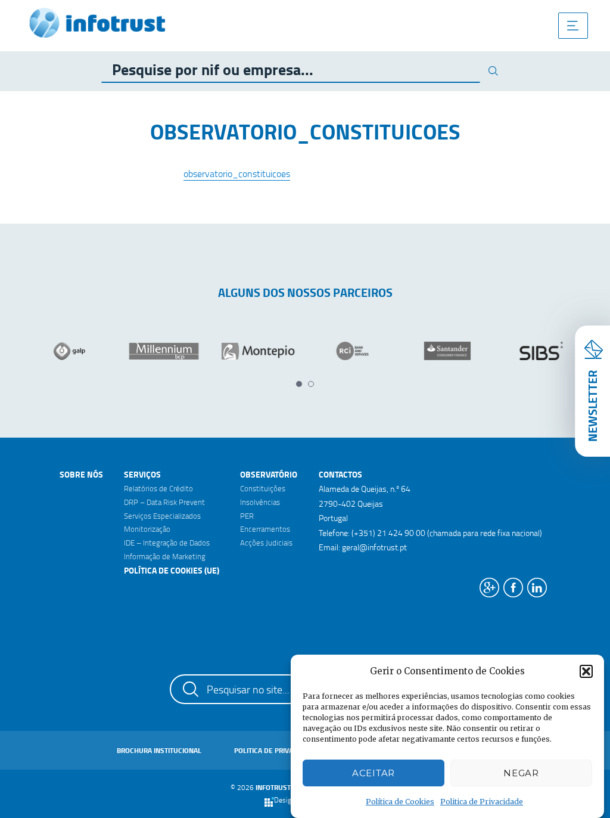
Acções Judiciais (266, 542)
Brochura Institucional (159, 750)
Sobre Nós (81, 474)
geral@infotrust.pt (374, 547)
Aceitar (373, 773)
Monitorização (147, 528)
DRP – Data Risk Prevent (164, 502)
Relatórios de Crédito (158, 488)
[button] (586, 671)
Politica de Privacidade (481, 801)
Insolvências (260, 502)
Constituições (262, 488)
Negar (521, 773)
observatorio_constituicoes (236, 173)
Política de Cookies (400, 801)
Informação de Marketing (165, 556)
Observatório (268, 474)
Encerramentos (265, 528)
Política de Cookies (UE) (171, 570)
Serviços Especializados (162, 515)
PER (247, 515)
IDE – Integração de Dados (167, 542)
